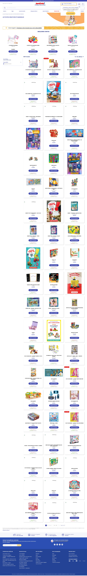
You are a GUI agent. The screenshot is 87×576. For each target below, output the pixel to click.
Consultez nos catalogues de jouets (26, 560)
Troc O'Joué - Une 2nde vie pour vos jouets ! (9, 561)
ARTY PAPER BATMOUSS (74, 94)
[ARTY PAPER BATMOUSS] (74, 86)
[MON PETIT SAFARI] (74, 325)
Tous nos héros (38, 563)
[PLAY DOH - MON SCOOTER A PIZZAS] (54, 63)
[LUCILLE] (33, 325)
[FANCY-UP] (54, 253)
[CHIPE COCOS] (54, 158)
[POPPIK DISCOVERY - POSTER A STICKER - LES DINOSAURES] (33, 372)
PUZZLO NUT (54, 141)
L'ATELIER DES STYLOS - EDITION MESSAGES (33, 70)
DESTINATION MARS (53, 285)
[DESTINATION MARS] (54, 277)
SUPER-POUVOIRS (74, 469)
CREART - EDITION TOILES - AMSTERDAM (33, 117)
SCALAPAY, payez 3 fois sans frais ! (25, 556)
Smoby (53, 559)
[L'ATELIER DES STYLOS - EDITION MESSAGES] (33, 63)
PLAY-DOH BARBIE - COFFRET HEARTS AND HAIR (74, 379)
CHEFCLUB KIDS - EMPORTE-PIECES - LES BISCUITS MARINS (74, 140)
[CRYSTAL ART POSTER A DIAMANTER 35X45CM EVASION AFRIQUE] (74, 301)
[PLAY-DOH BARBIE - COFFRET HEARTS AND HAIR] (74, 372)
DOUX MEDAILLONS (74, 401)
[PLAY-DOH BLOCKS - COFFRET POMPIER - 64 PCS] (33, 349)
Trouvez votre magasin (7, 555)
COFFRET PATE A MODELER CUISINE (33, 46)
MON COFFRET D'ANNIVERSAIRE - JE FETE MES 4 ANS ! (53, 189)
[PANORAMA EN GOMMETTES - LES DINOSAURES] (54, 110)
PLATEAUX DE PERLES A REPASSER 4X (53, 514)
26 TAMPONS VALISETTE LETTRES (74, 491)
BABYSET (33, 189)
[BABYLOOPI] (54, 484)
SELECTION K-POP (5, 3)
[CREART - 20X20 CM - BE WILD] (54, 302)
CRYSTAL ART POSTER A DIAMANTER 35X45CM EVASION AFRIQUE (74, 308)
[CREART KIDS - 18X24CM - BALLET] (54, 230)
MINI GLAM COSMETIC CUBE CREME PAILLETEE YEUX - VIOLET (74, 513)
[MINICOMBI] (74, 110)
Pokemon (37, 553)
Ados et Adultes (46, 11)
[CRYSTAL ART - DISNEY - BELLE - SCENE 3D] (74, 349)
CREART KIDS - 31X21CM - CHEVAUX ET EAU (33, 309)
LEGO (53, 553)
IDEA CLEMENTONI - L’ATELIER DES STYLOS (33, 94)
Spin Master (54, 558)
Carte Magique (22, 553)
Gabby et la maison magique (41, 562)
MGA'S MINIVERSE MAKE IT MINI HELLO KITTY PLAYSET (33, 513)
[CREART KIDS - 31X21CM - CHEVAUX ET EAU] (33, 302)
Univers (4, 11)
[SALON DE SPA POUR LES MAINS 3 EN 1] (74, 439)
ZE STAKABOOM (74, 189)
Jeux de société (22, 11)
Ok (19, 545)
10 (54, 525)
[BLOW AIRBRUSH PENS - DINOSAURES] (74, 230)
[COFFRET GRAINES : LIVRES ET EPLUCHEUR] (54, 462)
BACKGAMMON (54, 379)
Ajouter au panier (13, 51)
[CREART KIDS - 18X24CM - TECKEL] (33, 230)
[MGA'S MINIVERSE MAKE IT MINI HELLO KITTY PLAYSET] (33, 506)
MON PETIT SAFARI (74, 333)
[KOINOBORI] (74, 253)
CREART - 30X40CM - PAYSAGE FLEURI (74, 213)
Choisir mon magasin (70, 13)
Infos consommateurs (73, 555)
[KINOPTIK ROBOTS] (33, 158)
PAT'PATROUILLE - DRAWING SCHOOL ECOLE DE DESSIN (33, 468)
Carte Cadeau (22, 555)
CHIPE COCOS (53, 166)
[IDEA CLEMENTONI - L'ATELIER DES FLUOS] (74, 63)
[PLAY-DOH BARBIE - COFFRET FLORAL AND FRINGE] (74, 417)
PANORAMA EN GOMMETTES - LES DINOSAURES (53, 117)
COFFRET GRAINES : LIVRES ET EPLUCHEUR (53, 469)
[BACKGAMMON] (54, 372)
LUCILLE (33, 333)
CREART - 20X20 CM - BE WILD (53, 309)
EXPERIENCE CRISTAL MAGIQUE (53, 401)
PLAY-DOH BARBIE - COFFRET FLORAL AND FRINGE (74, 423)
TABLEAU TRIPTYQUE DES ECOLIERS (33, 285)
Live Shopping (21, 566)
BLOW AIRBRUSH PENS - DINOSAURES (74, 236)
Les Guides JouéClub (23, 562)
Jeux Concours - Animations (24, 568)
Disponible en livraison (7, 63)
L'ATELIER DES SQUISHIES (13, 46)
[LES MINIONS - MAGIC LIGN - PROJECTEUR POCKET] (54, 349)
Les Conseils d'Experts (23, 565)
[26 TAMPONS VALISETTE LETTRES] (74, 484)
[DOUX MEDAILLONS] (74, 395)
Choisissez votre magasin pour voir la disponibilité (29, 28)
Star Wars (37, 559)
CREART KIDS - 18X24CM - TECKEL (33, 236)
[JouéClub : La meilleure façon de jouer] (40, 5)
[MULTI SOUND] (33, 395)
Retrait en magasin (22, 559)
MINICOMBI (74, 117)
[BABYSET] (33, 182)
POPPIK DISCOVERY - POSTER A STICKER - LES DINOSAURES (33, 379)
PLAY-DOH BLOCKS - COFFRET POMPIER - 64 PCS (33, 356)
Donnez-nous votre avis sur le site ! (9, 565)
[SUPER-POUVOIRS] (74, 462)
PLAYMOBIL (54, 555)
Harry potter (38, 560)
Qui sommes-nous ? (6, 553)
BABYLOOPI (54, 491)
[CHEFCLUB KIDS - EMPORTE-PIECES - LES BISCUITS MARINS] (74, 133)
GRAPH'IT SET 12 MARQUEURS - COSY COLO (33, 213)
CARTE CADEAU (81, 11)
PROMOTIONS (10, 3)
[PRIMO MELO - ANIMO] (54, 417)
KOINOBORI (74, 260)
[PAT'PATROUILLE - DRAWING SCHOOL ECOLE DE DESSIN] (33, 461)
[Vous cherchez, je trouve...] (4, 7)
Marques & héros (34, 11)
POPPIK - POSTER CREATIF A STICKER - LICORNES (33, 446)
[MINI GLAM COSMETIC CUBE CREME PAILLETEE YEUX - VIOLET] (74, 506)
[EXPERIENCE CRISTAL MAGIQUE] (54, 395)
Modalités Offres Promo (73, 556)
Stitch (37, 555)
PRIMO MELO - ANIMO (54, 423)
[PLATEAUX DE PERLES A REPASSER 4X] (54, 507)
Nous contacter (72, 553)
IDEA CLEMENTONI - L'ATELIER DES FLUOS (74, 70)
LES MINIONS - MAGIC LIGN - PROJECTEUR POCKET (53, 356)
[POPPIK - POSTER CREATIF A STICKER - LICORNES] (33, 439)
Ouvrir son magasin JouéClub (8, 564)
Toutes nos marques (56, 562)
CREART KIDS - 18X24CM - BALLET (54, 236)
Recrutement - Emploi (7, 562)
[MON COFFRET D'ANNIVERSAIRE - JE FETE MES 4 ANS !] (54, 182)
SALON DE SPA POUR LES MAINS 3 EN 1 (74, 446)
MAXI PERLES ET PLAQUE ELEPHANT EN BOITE (33, 423)
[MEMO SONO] (33, 484)
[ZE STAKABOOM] (74, 182)
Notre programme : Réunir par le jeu (9, 559)
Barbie (37, 558)
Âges (13, 11)
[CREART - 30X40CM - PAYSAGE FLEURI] (74, 206)
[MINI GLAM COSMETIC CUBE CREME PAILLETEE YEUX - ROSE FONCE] (54, 439)
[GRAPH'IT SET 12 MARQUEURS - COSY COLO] (33, 206)
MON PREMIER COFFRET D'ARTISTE (53, 46)
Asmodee (54, 560)
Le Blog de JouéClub (23, 563)
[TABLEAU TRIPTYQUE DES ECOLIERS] (33, 277)
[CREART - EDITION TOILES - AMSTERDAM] (33, 110)
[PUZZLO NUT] (54, 133)
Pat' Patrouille (38, 556)
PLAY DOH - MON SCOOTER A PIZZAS (53, 70)
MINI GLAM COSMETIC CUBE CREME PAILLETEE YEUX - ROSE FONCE (54, 446)
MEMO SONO (33, 491)
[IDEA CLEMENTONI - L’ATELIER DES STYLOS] (33, 86)
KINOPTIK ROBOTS (33, 166)
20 (56, 525)
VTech (53, 556)
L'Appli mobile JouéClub (23, 558)
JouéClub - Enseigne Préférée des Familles (9, 557)
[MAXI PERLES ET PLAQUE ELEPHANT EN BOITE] (33, 417)
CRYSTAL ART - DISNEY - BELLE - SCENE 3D (74, 356)
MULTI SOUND (33, 401)
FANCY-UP (54, 260)
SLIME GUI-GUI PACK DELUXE (73, 46)
